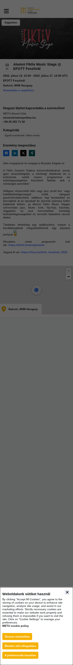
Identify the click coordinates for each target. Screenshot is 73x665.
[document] (36, 626)
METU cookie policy (15, 625)
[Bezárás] (67, 592)
